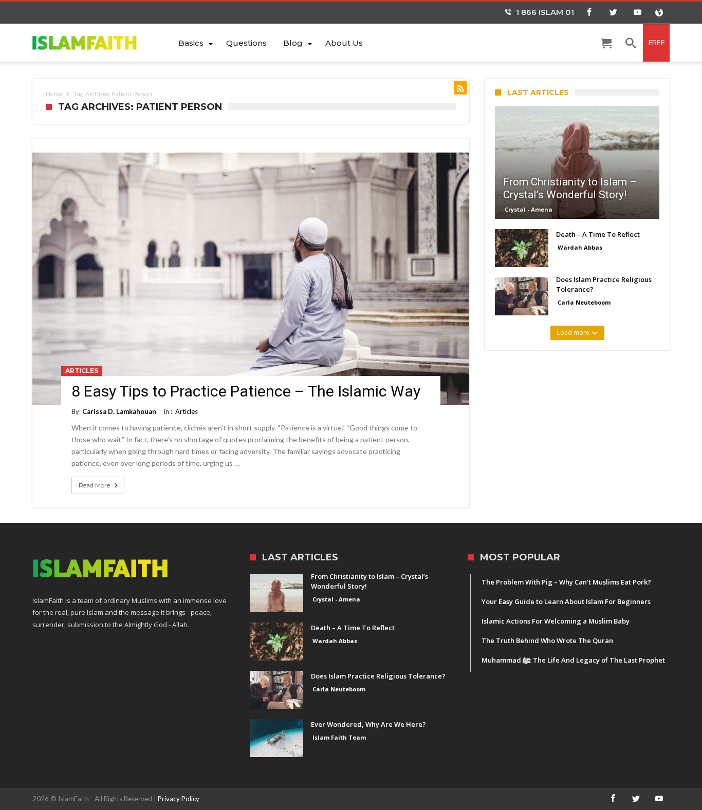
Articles (81, 370)
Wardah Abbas (580, 247)
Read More (94, 485)
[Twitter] (613, 13)
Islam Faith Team (339, 737)
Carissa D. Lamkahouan (119, 411)
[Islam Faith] (101, 42)
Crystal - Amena (528, 209)
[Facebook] (589, 13)
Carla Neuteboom (584, 302)
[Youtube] (637, 13)
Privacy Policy (178, 799)
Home (54, 94)
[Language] (659, 13)
